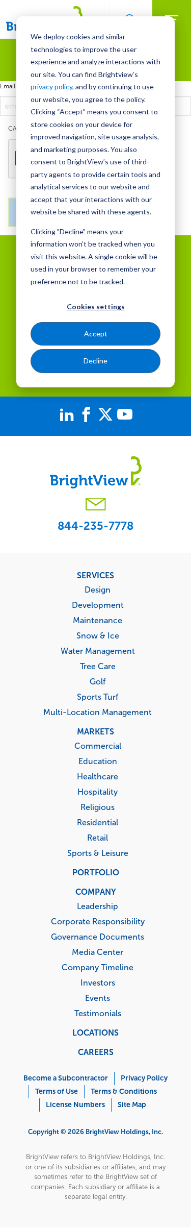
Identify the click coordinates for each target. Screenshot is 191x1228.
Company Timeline (97, 967)
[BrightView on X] (107, 416)
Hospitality (97, 791)
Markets (95, 731)
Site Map (132, 1104)
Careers (96, 1052)
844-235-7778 (95, 526)
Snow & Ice (97, 635)
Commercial (97, 745)
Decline (95, 360)
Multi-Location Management (97, 712)
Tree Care (98, 666)
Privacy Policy (144, 1078)
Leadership (97, 906)
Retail (97, 837)
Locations (95, 1032)
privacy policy (51, 86)
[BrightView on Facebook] (88, 416)
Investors (97, 982)
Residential (97, 822)
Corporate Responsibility (98, 921)
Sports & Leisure (97, 852)
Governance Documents (97, 936)
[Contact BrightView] (96, 505)
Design (98, 589)
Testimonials (97, 1013)
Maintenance (97, 620)
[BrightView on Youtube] (124, 416)
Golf (97, 681)
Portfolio (95, 872)
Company (95, 891)
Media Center (97, 951)
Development (98, 604)
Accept (95, 333)
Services (95, 575)
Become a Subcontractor (65, 1078)
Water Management (98, 650)
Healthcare (97, 776)
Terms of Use (56, 1091)
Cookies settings (96, 306)
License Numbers (75, 1104)
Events (97, 997)
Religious (97, 807)
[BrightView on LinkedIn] (68, 416)
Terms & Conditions (124, 1091)
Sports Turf (97, 696)
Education (97, 761)
